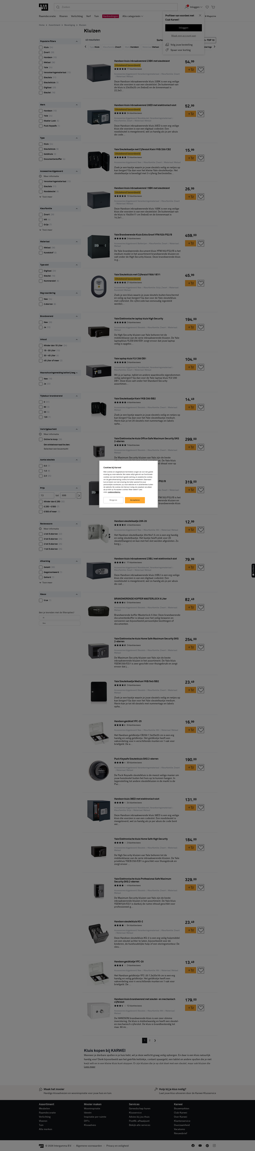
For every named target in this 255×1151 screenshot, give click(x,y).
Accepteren (135, 500)
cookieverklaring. (114, 492)
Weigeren (113, 500)
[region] (128, 484)
